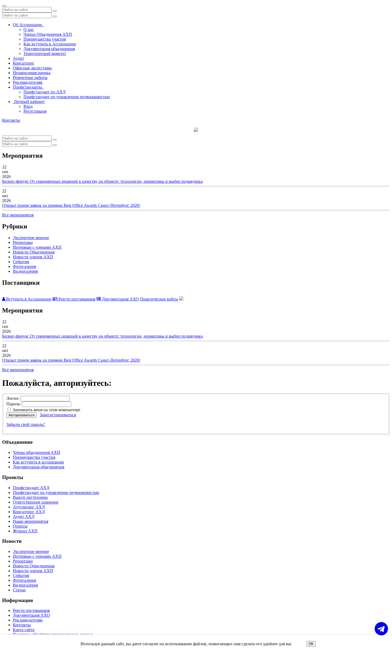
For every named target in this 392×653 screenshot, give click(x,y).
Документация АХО (120, 299)
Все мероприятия (18, 215)
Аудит (18, 58)
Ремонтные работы (30, 77)
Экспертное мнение (31, 237)
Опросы (20, 526)
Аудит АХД (23, 516)
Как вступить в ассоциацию (38, 462)
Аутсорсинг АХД (29, 507)
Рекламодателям (27, 82)
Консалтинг (23, 63)
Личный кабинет (29, 101)
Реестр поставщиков (76, 299)
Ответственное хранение (35, 502)
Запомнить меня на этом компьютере (46, 409)
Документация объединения (49, 48)
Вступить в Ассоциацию (28, 299)
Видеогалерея (25, 271)
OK (311, 644)
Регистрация (34, 111)
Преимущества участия (44, 39)
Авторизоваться (21, 415)
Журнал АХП (25, 531)
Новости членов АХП (33, 257)
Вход (28, 106)
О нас (28, 29)
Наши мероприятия (30, 521)
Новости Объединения (33, 252)
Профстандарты (28, 87)
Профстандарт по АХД (44, 92)
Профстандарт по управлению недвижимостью (66, 96)
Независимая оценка (31, 72)
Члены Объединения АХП (47, 34)
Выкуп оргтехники (30, 497)
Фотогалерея (24, 266)
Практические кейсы (159, 299)
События (21, 261)
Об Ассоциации (28, 24)
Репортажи (23, 242)
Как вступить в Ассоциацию (49, 44)
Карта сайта (23, 629)
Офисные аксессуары (32, 68)
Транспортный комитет (44, 53)
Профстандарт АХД (31, 487)
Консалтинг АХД (29, 511)
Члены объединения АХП (36, 452)
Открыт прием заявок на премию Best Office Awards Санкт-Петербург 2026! (71, 205)
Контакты (11, 120)
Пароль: (13, 404)
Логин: (12, 398)
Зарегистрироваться (58, 415)
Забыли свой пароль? (25, 424)
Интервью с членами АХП (37, 247)
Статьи (19, 590)
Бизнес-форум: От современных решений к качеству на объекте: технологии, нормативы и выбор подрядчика (102, 181)
